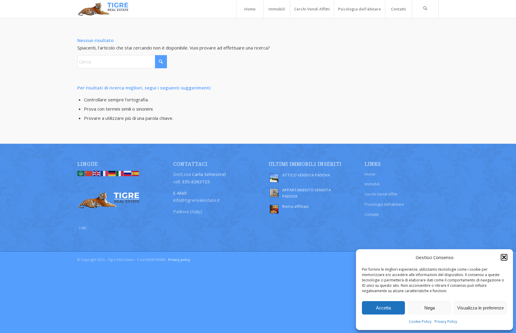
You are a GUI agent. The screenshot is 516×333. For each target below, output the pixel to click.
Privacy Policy (445, 321)
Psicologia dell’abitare (384, 204)
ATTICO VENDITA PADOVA (306, 175)
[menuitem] (249, 9)
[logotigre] (103, 9)
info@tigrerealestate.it (196, 200)
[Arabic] (81, 173)
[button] (504, 257)
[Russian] (128, 173)
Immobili (372, 184)
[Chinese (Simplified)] (89, 173)
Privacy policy (179, 259)
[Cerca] (425, 9)
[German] (112, 173)
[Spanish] (135, 173)
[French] (104, 173)
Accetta (383, 307)
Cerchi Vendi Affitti (381, 194)
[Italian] (120, 173)
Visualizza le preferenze (480, 307)
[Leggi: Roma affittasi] (274, 209)
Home (370, 174)
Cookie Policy (420, 321)
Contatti (372, 214)
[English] (97, 173)
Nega (429, 307)
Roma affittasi (295, 206)
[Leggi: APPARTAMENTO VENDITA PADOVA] (274, 193)
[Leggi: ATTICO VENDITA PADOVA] (274, 178)
